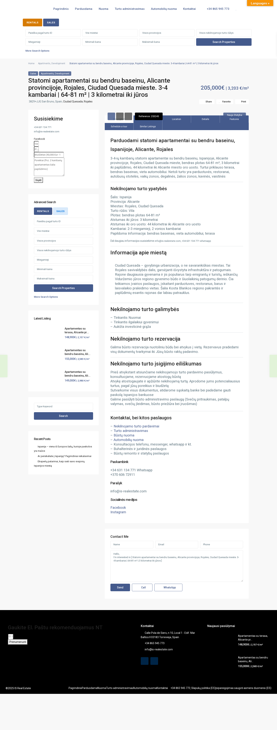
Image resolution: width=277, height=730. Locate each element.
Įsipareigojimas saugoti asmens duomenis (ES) (243, 688)
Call (143, 587)
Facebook (118, 508)
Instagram (118, 512)
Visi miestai (91, 32)
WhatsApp (169, 587)
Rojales (88, 101)
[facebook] (144, 661)
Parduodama (83, 9)
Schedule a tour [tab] (119, 126)
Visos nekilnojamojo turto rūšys (216, 32)
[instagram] (154, 661)
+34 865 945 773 (217, 9)
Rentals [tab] (32, 22)
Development (58, 63)
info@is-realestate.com (159, 649)
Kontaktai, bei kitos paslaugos (141, 417)
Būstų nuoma (124, 435)
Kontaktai (189, 9)
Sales (33, 73)
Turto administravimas (130, 9)
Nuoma (103, 9)
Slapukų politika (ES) (203, 688)
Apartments (44, 63)
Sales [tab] (51, 22)
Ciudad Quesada (73, 101)
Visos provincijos (151, 32)
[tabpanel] (138, 42)
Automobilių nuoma (164, 9)
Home (31, 63)
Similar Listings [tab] (148, 126)
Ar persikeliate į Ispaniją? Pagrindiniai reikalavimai (64, 456)
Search (63, 415)
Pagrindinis (61, 9)
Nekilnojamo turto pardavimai (136, 426)
